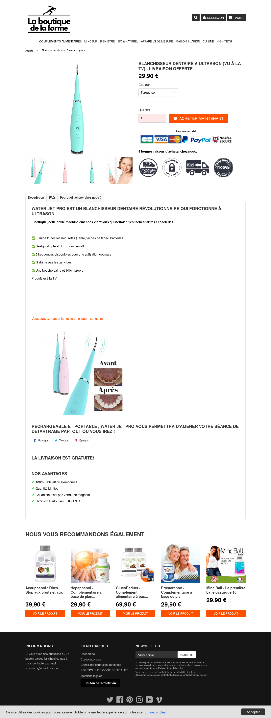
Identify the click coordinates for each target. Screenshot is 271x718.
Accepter (253, 711)
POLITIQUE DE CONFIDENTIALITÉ (105, 670)
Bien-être (107, 41)
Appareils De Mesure (157, 41)
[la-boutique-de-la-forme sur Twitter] (110, 701)
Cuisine (208, 41)
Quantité (144, 110)
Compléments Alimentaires (60, 41)
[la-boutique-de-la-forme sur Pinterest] (129, 701)
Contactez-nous (91, 659)
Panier (239, 18)
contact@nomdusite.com (44, 668)
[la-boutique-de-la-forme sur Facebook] (119, 701)
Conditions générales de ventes (101, 664)
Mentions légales (91, 676)
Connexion (215, 18)
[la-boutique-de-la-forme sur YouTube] (149, 701)
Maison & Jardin (188, 41)
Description (36, 197)
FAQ (52, 197)
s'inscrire (186, 654)
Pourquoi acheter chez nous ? (81, 197)
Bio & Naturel (127, 41)
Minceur (90, 41)
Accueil (29, 50)
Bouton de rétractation (100, 683)
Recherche (88, 654)
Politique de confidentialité (170, 667)
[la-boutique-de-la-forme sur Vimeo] (159, 701)
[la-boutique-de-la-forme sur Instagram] (139, 701)
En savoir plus (155, 711)
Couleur (144, 84)
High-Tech (224, 41)
